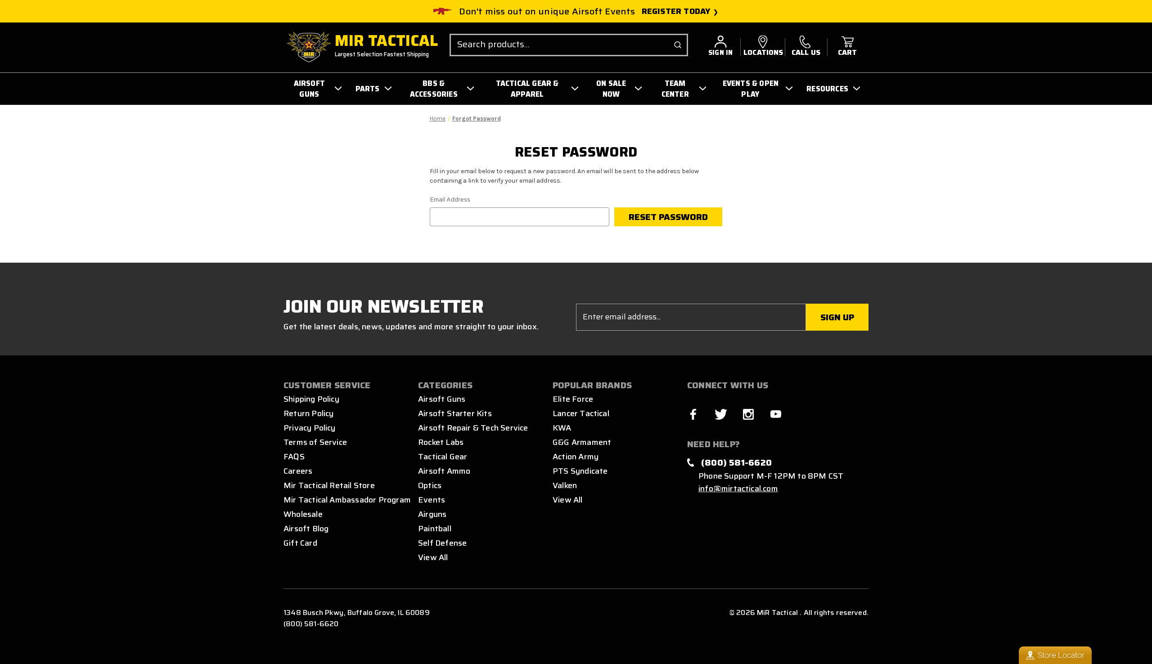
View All (433, 557)
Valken (565, 485)
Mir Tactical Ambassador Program (347, 500)
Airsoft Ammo (444, 471)
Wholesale (303, 514)
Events (431, 500)
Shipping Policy (311, 399)
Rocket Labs (441, 442)
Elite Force (573, 399)
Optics (429, 485)
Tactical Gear (442, 456)
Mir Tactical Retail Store (329, 485)
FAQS (294, 456)
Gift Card (300, 543)
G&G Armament (582, 442)
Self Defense (442, 543)
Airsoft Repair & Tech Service (473, 428)
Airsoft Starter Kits (455, 413)
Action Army (575, 456)
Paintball (434, 528)
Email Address (450, 199)
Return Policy (308, 413)
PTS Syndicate (580, 471)
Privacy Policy (310, 428)
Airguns (432, 514)
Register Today (676, 11)
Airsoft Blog (306, 528)
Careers (298, 471)
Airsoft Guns (441, 399)
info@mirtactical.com (738, 488)
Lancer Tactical (581, 413)
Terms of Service (315, 442)
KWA (562, 428)
